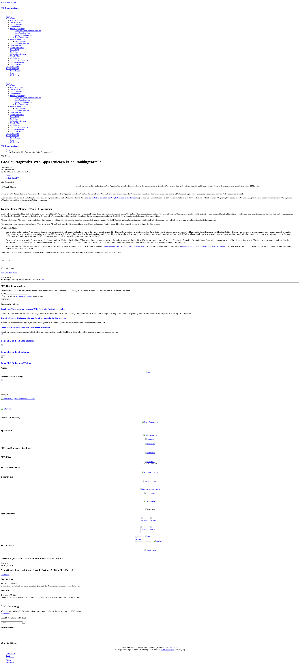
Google (8, 176)
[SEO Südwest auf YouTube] (159, 541)
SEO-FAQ (14, 52)
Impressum (10, 658)
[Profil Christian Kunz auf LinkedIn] (155, 532)
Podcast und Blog (12, 69)
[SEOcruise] (150, 444)
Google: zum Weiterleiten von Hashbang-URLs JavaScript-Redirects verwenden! (33, 309)
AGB (8, 656)
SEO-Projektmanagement (19, 43)
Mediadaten (10, 662)
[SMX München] (150, 435)
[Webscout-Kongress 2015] (150, 439)
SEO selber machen (17, 62)
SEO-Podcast (15, 75)
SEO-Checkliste (16, 24)
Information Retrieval (18, 54)
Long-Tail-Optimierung (23, 35)
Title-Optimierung (21, 37)
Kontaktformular (167, 650)
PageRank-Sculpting (22, 33)
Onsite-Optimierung (17, 29)
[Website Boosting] (150, 481)
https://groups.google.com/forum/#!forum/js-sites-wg (124, 246)
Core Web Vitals (16, 20)
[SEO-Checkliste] (150, 372)
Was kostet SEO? (16, 22)
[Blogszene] (150, 453)
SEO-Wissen (10, 18)
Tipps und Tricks (16, 46)
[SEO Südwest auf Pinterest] (144, 532)
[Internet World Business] (150, 489)
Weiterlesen (5, 575)
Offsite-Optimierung (17, 39)
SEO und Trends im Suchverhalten (28, 31)
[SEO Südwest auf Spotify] (154, 523)
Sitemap (9, 660)
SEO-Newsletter (16, 64)
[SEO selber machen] (150, 472)
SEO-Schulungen (12, 67)
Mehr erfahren (6, 613)
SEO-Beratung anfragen (10, 8)
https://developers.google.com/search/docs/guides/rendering (203, 246)
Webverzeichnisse (17, 48)
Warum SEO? (15, 27)
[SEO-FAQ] (150, 462)
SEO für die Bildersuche (19, 60)
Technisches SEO (12, 178)
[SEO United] (150, 493)
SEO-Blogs (14, 50)
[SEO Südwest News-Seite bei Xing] (149, 541)
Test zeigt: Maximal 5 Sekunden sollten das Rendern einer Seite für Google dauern (33, 318)
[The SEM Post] (150, 501)
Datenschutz (10, 654)
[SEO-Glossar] (150, 550)
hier (43, 279)
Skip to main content (8, 2)
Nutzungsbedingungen (24, 296)
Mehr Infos (174, 647)
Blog (12, 73)
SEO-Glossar (15, 58)
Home (8, 16)
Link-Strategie (20, 41)
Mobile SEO (15, 56)
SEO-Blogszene (16, 71)
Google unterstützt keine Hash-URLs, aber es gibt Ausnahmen (25, 327)
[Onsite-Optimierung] (150, 422)
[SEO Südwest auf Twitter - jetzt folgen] (139, 541)
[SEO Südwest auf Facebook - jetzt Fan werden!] (145, 523)
